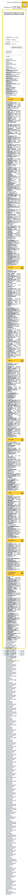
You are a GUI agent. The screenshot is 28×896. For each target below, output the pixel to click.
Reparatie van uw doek (12, 93)
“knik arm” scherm (15, 83)
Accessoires (9, 87)
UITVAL (8, 39)
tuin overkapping (15, 76)
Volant (7, 85)
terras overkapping (16, 72)
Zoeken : (9, 52)
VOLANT (8, 41)
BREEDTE (9, 37)
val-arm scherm (15, 74)
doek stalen (15, 91)
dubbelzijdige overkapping (12, 81)
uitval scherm (14, 78)
